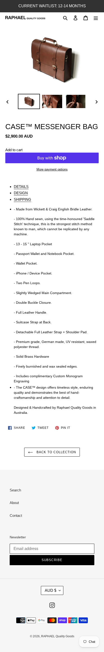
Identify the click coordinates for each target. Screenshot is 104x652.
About (14, 503)
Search (15, 490)
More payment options (52, 169)
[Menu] (96, 18)
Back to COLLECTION (55, 452)
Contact (16, 515)
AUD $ (50, 590)
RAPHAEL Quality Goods (57, 636)
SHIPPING (22, 199)
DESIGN (21, 193)
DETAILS (21, 187)
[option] (29, 101)
